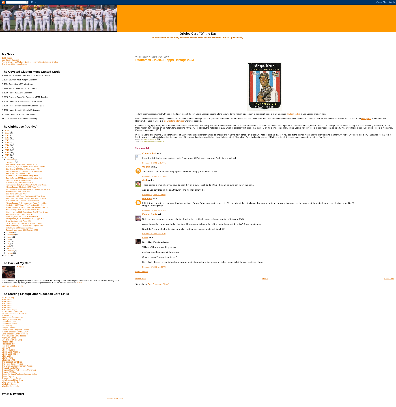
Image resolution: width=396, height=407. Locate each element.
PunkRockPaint (8, 344)
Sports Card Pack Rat (11, 352)
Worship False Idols (10, 386)
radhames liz (159, 141)
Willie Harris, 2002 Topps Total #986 (19, 228)
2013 (7, 148)
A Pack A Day (7, 316)
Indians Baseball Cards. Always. (15, 332)
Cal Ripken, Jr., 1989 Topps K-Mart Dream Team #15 (26, 167)
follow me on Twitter (115, 398)
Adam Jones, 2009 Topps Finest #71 (20, 214)
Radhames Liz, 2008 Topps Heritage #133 (22, 176)
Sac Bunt (6, 348)
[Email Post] (159, 139)
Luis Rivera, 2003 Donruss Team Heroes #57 (23, 201)
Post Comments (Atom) (158, 284)
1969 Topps (7, 308)
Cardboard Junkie (9, 324)
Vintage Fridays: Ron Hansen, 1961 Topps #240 (24, 171)
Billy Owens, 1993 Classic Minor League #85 (23, 169)
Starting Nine (7, 358)
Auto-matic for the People (12, 318)
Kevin (145, 237)
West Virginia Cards (10, 382)
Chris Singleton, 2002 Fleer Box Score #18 (22, 216)
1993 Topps (7, 58)
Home (265, 279)
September (11, 235)
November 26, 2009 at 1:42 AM (154, 195)
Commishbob (149, 153)
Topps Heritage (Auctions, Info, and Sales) (19, 374)
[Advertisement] (198, 44)
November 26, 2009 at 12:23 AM (154, 176)
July (8, 239)
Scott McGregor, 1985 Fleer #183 (18, 180)
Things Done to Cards (11, 368)
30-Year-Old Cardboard (12, 312)
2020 (7, 133)
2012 (7, 150)
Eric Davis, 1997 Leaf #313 (16, 194)
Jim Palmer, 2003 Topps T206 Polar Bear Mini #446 (25, 205)
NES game (366, 118)
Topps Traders (8, 376)
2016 (7, 140)
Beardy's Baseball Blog (12, 320)
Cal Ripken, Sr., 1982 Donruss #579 (19, 182)
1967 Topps (7, 304)
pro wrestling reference (174, 121)
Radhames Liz (293, 114)
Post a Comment (141, 272)
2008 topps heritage (147, 141)
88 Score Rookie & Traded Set (15, 314)
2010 (7, 155)
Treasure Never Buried (11, 378)
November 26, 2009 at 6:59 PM (154, 234)
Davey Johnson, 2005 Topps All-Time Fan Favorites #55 (27, 207)
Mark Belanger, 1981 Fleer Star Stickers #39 (22, 210)
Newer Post (140, 279)
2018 (7, 135)
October (10, 232)
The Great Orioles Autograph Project (17, 366)
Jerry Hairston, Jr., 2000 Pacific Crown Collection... (25, 223)
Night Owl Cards (9, 338)
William (146, 167)
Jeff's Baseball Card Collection (15, 334)
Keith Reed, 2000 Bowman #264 (18, 173)
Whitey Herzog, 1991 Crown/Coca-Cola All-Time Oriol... (27, 212)
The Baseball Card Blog (12, 362)
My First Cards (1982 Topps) (14, 336)
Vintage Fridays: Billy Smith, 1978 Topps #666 (23, 187)
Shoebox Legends (9, 350)
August (9, 237)
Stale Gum (6, 356)
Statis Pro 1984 (8, 360)
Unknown (147, 198)
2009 (7, 158)
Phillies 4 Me (7, 342)
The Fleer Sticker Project (12, 364)
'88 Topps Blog (8, 298)
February (10, 251)
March (9, 248)
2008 (7, 255)
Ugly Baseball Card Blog (12, 380)
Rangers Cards (8, 346)
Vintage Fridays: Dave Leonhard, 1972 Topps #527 (25, 219)
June (9, 241)
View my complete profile (12, 286)
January (10, 253)
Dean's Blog (7, 326)
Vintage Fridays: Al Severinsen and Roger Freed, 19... (26, 203)
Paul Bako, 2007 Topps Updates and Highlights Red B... (27, 198)
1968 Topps (7, 306)
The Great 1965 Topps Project (14, 64)
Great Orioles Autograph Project (15, 330)
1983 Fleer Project (9, 310)
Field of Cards (149, 214)
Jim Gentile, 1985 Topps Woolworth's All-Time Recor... (26, 196)
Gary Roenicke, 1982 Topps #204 (19, 221)
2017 (7, 138)
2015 (7, 143)
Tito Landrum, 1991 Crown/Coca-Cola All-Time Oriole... (26, 185)
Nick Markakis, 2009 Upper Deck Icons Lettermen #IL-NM (28, 189)
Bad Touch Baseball (10, 60)
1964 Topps (7, 300)
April (8, 246)
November (11, 162)
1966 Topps (7, 302)
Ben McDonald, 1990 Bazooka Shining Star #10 (24, 178)
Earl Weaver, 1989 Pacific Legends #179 (21, 164)
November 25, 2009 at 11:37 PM (154, 163)
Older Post (389, 279)
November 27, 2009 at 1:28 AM (154, 267)
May (8, 244)
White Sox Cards (9, 384)
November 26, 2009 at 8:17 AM (154, 210)
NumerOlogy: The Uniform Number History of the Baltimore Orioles (30, 62)
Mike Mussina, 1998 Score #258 (18, 192)
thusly (79, 283)
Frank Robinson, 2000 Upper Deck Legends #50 (24, 225)
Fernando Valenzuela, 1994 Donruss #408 (22, 230)
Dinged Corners (8, 328)
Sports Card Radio (10, 354)
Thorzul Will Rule (9, 372)
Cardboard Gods (9, 322)
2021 (7, 130)
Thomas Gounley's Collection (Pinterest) (19, 370)
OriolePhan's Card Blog (12, 340)
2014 (7, 145)
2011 (7, 153)
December (11, 160)
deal (144, 180)
